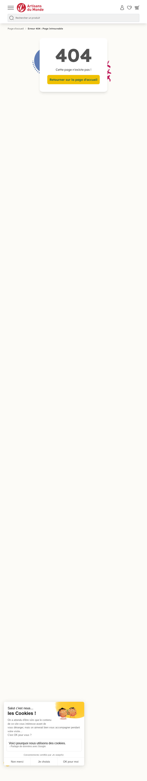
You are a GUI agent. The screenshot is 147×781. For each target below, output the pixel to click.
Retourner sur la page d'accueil (73, 80)
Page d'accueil (16, 28)
